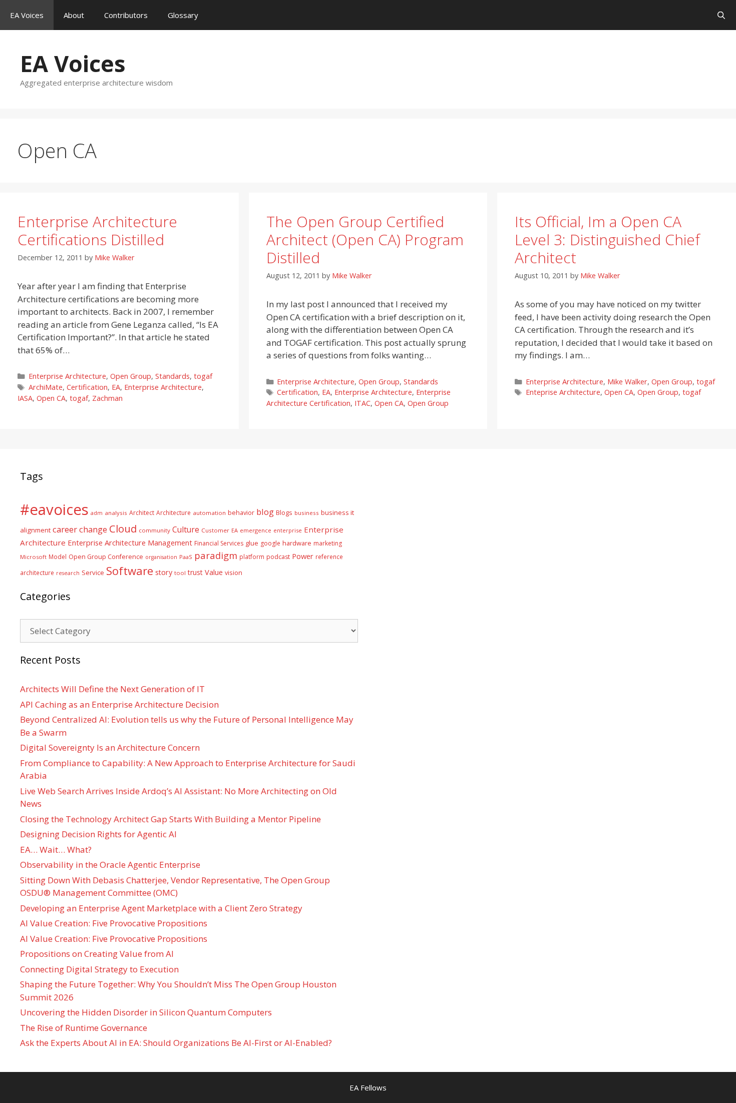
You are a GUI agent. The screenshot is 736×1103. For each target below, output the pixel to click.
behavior (241, 512)
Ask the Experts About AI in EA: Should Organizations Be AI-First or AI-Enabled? (176, 1042)
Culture (185, 529)
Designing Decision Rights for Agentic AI (98, 834)
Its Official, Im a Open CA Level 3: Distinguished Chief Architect (607, 239)
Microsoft (33, 557)
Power (302, 556)
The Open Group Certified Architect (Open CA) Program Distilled (365, 239)
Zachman (107, 398)
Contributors (126, 15)
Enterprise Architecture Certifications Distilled (97, 230)
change (93, 529)
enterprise (287, 530)
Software (129, 570)
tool (180, 573)
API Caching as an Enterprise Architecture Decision (119, 704)
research (68, 573)
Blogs (284, 512)
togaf (203, 376)
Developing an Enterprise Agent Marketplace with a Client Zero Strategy (161, 908)
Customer (215, 530)
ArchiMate (46, 387)
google (270, 543)
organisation (161, 557)
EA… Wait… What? (56, 849)
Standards (172, 376)
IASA (25, 398)
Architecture (173, 512)
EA (116, 387)
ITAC (362, 403)
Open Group (130, 376)
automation (209, 512)
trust (195, 572)
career (65, 529)
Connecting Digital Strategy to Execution (99, 969)
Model (58, 557)
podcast (278, 557)
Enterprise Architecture (67, 376)
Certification (87, 387)
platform (251, 557)
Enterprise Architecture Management (130, 542)
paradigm (215, 555)
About (74, 15)
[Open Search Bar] (721, 15)
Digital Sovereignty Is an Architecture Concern (110, 747)
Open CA (51, 398)
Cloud (123, 528)
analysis (116, 512)
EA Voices (27, 15)
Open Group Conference (106, 557)
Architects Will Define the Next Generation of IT (112, 689)
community (154, 530)
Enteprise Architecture (563, 392)
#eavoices (54, 509)
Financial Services (218, 543)
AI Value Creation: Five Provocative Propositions (113, 923)
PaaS (185, 557)
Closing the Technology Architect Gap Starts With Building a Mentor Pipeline (170, 819)
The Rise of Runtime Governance (83, 1027)
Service (93, 572)
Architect (141, 512)
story (163, 572)
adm (97, 512)
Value (214, 572)
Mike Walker (627, 381)
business (306, 512)
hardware (296, 542)
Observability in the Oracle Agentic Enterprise (110, 864)
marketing (327, 543)
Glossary (183, 15)
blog (265, 511)
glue (251, 542)
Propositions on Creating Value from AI (97, 953)
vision (233, 573)
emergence (255, 530)
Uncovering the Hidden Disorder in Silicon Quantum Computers (146, 1012)
